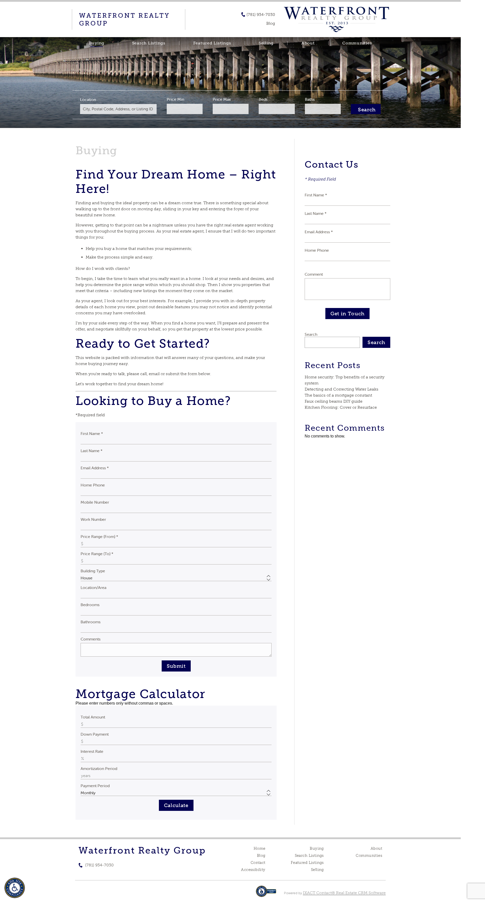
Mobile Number (95, 502)
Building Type (93, 570)
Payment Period (95, 785)
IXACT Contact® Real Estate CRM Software (344, 892)
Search (311, 334)
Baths (310, 99)
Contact (258, 862)
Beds (263, 99)
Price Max (222, 99)
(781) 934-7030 (261, 15)
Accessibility (253, 869)
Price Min (175, 99)
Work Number (93, 519)
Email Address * (95, 467)
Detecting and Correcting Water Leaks (341, 389)
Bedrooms (90, 604)
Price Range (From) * (99, 536)
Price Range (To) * (97, 553)
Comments (91, 638)
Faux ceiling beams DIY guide (333, 401)
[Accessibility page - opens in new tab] (266, 893)
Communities (357, 43)
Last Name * (92, 450)
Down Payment (95, 734)
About (308, 43)
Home (259, 848)
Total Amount (93, 716)
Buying (97, 43)
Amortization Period (99, 768)
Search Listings (148, 43)
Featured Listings (212, 43)
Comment (314, 274)
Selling (266, 43)
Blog (261, 855)
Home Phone (93, 484)
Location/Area (93, 587)
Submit (176, 666)
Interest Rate (92, 751)
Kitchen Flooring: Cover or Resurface (341, 407)
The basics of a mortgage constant (338, 395)
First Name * (92, 433)
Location (88, 99)
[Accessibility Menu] (15, 887)
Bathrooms (91, 621)
